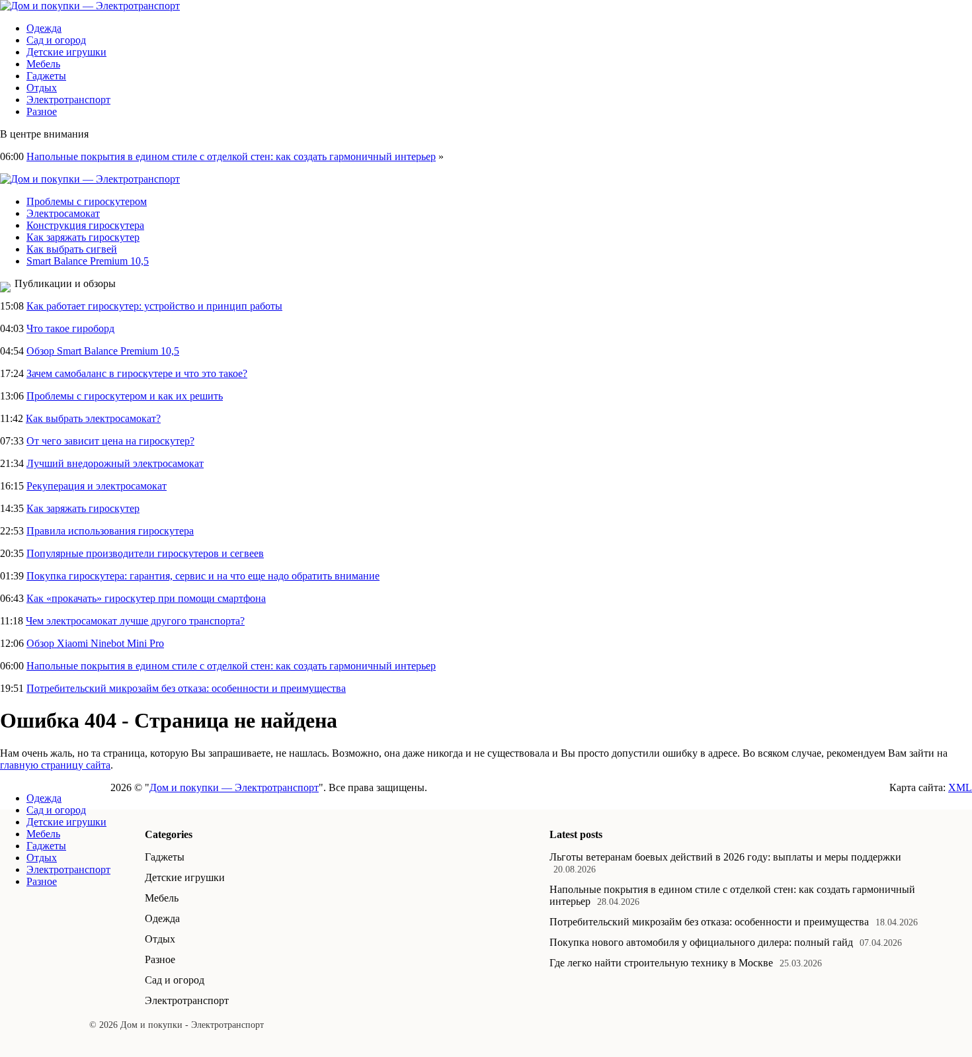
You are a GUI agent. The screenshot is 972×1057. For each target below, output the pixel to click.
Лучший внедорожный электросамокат (115, 463)
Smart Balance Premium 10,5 (87, 261)
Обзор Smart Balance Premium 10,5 (102, 351)
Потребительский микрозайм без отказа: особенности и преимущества (186, 688)
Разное (41, 111)
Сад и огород (56, 40)
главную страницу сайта (55, 765)
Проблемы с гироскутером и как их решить (124, 396)
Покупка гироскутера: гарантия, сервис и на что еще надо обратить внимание (203, 575)
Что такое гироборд (70, 328)
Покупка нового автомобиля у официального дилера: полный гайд (701, 942)
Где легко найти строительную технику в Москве (661, 962)
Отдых (41, 87)
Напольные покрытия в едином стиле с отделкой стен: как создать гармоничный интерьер (231, 156)
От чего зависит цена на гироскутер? (110, 440)
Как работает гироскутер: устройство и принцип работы (154, 306)
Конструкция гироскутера (85, 225)
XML (960, 787)
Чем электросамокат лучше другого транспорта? (135, 620)
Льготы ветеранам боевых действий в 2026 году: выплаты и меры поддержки (725, 857)
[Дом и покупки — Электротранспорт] (90, 5)
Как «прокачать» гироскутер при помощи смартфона (146, 598)
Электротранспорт (68, 99)
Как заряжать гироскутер (83, 237)
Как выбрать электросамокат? (93, 418)
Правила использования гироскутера (110, 530)
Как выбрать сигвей (71, 249)
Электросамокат (63, 213)
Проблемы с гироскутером (86, 201)
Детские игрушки (66, 52)
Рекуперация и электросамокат (96, 485)
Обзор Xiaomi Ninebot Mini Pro (95, 643)
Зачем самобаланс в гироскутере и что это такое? (136, 373)
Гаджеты (46, 75)
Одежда (43, 28)
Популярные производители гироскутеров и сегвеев (145, 553)
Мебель (43, 63)
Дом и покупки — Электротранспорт (234, 787)
